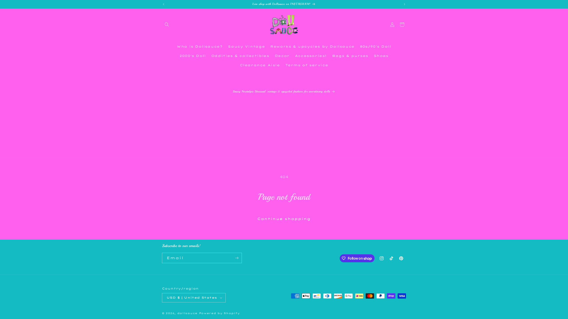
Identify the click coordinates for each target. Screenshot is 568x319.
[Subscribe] (237, 258)
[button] (167, 24)
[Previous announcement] (163, 4)
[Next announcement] (404, 4)
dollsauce (187, 313)
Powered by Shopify (219, 313)
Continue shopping (284, 219)
